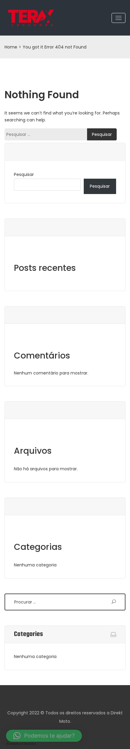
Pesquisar (24, 174)
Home (11, 47)
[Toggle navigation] (118, 18)
